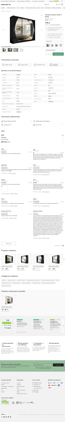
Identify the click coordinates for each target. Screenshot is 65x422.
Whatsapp (36, 391)
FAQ (18, 388)
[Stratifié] (52, 88)
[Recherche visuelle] (46, 4)
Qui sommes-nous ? (5, 382)
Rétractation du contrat (22, 393)
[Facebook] (2, 417)
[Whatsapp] (11, 417)
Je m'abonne (58, 365)
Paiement (19, 384)
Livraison (19, 382)
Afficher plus (8, 243)
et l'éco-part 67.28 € (55, 24)
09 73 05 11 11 (37, 384)
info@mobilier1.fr (37, 386)
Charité (2, 384)
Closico (49, 96)
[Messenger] (9, 417)
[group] (22, 325)
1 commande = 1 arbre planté (7, 386)
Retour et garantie (21, 386)
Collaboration (4, 388)
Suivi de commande (21, 390)
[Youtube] (7, 417)
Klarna (18, 391)
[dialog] (55, 29)
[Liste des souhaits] (59, 4)
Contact (3, 391)
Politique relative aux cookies (58, 414)
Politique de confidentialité (35, 414)
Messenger (36, 390)
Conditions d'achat (46, 414)
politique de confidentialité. (45, 367)
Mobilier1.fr (3, 11)
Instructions (50, 101)
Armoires (8, 11)
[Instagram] (4, 417)
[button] (57, 4)
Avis (2, 390)
